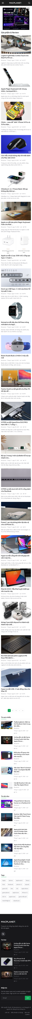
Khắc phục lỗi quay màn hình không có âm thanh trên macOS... (21, 754)
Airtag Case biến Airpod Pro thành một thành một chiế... (15, 623)
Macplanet (3, 60)
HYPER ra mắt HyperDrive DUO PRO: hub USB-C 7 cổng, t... (14, 423)
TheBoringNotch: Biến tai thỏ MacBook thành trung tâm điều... (22, 724)
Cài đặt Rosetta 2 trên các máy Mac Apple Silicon (22, 784)
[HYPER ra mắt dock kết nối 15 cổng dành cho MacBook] (16, 478)
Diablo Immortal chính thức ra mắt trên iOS (21, 973)
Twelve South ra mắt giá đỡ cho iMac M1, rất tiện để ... (15, 390)
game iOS (4, 888)
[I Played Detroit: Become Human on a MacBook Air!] (6, 804)
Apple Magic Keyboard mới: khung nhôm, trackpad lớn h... (14, 90)
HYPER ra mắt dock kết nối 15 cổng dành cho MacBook (16, 490)
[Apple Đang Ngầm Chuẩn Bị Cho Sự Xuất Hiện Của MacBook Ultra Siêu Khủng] (6, 863)
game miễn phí (23, 896)
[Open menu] (3, 3)
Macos (27, 880)
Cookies (27, 1014)
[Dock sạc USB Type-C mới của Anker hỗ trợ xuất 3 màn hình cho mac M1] (16, 277)
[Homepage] (16, 3)
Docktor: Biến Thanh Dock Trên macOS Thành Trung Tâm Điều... (22, 816)
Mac (12, 888)
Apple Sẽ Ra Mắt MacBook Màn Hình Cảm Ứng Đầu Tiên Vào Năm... (22, 846)
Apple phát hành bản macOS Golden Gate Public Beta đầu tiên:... (21, 831)
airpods (27, 884)
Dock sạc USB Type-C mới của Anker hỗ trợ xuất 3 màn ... (15, 290)
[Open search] (29, 3)
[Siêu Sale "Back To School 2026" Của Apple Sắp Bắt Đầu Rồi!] (6, 771)
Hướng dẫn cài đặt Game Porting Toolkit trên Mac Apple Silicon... (22, 739)
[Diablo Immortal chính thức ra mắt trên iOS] (6, 975)
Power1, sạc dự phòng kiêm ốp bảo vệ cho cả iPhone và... (15, 523)
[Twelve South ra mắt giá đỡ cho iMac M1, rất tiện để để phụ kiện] (16, 377)
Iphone (11, 880)
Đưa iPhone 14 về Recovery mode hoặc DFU (22, 959)
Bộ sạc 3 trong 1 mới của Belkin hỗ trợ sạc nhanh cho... (16, 457)
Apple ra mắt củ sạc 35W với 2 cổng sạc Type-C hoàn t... (15, 257)
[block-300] (16, 19)
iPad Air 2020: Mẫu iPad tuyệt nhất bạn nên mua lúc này (15, 590)
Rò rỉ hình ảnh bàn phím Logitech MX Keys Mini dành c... (14, 657)
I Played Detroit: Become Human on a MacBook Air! (22, 802)
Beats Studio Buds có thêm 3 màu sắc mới (15, 357)
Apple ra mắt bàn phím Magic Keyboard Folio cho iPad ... (15, 223)
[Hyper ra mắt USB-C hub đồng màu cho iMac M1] (16, 678)
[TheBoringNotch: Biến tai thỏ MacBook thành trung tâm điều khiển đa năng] (6, 725)
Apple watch (19, 880)
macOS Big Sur (6, 900)
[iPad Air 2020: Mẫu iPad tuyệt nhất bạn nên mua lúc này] (16, 578)
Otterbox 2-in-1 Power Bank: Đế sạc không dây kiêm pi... (14, 190)
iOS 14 (4, 896)
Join (28, 998)
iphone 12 (19, 884)
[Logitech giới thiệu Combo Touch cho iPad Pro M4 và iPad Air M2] (16, 44)
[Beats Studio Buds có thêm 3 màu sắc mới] (16, 344)
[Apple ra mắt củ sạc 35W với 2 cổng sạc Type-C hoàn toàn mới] (16, 244)
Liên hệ (7, 1012)
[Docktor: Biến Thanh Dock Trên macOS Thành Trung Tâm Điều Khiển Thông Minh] (6, 817)
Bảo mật (27, 1012)
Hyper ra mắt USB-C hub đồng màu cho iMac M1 (15, 690)
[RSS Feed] (3, 934)
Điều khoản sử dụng (17, 1012)
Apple (3, 880)
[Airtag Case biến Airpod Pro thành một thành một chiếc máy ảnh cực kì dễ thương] (16, 611)
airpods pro (16, 900)
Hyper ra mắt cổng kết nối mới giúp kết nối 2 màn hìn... (15, 557)
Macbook (10, 884)
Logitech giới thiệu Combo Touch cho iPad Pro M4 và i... (15, 57)
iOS (17, 888)
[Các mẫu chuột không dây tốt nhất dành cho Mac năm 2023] (16, 144)
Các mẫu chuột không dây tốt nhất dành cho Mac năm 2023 (15, 157)
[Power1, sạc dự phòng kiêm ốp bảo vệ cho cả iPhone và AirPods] (16, 511)
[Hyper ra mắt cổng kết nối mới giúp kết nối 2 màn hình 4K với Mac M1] (16, 544)
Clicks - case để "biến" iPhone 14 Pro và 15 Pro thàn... (15, 123)
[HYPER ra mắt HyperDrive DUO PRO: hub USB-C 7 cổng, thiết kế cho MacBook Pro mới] (16, 411)
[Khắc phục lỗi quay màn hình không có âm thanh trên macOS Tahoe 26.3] (6, 755)
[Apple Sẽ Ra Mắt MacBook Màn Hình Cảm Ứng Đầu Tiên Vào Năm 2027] (6, 848)
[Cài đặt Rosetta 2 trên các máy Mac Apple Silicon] (6, 786)
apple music (12, 896)
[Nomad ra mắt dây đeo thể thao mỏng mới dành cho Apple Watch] (16, 311)
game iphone (5, 892)
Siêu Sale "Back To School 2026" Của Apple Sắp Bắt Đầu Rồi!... (22, 769)
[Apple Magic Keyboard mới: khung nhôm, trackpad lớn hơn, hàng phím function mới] (16, 77)
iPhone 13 (24, 892)
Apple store (16, 892)
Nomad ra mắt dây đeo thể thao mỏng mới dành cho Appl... (15, 323)
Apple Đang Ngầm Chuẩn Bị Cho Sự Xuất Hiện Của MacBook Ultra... (22, 862)
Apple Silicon (25, 888)
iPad (3, 884)
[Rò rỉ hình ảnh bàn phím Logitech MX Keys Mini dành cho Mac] (16, 644)
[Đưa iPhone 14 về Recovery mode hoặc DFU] (6, 962)
